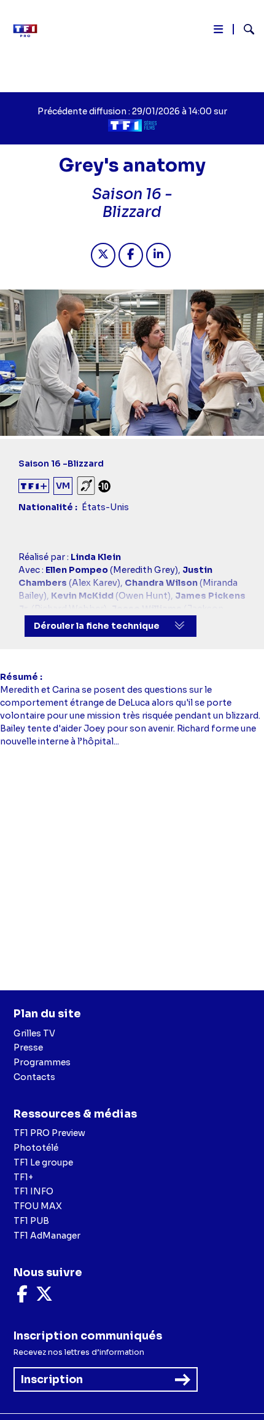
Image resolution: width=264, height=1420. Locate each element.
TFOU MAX (38, 1206)
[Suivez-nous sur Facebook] (22, 1297)
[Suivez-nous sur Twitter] (44, 1297)
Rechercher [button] (244, 29)
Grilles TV (34, 1033)
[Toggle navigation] (218, 31)
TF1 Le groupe (43, 1162)
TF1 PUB (31, 1220)
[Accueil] (29, 31)
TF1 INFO (33, 1191)
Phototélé (36, 1147)
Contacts (34, 1077)
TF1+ (23, 1177)
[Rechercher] (244, 30)
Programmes (42, 1062)
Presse (28, 1047)
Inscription (52, 1379)
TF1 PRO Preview (49, 1132)
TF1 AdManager (47, 1235)
